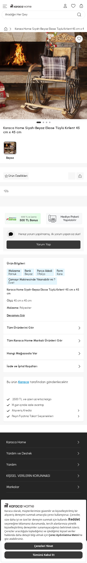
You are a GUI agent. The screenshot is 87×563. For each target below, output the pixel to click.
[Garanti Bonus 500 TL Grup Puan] (22, 218)
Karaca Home (16, 442)
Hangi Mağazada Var (22, 353)
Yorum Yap (43, 244)
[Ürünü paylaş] (80, 176)
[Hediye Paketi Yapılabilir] (64, 218)
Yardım (11, 464)
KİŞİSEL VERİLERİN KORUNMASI (28, 476)
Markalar (12, 487)
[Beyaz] (10, 148)
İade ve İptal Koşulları (22, 366)
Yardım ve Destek (19, 453)
